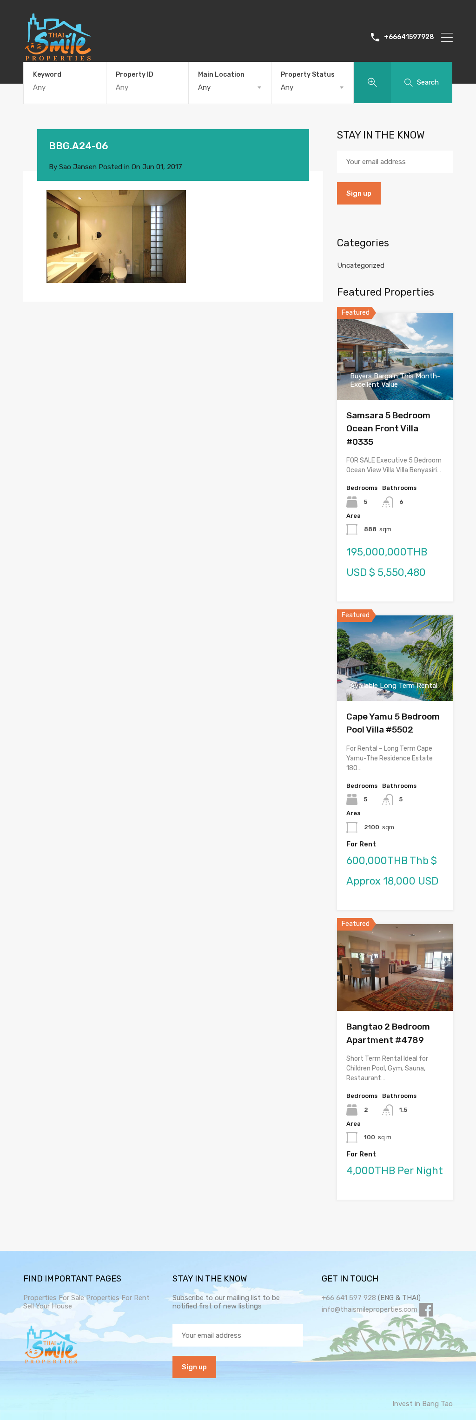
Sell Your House (47, 1306)
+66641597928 (409, 37)
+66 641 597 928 (349, 1298)
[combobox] (230, 87)
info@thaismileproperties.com (369, 1309)
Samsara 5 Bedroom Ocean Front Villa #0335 (388, 428)
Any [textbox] (204, 87)
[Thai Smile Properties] (58, 58)
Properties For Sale (53, 1298)
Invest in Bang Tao (422, 1404)
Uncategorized (360, 265)
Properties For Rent (118, 1298)
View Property (395, 993)
